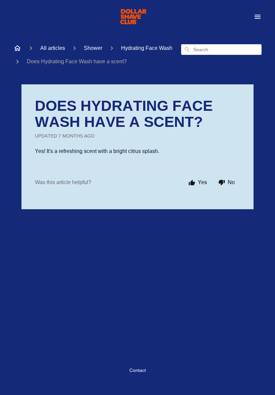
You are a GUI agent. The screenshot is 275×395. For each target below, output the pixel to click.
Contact (137, 370)
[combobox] (221, 49)
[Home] (17, 48)
